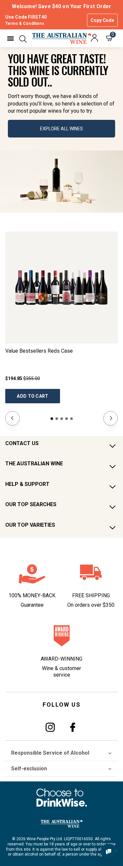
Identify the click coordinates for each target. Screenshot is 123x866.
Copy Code (102, 20)
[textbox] (61, 84)
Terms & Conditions (24, 23)
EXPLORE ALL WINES (61, 128)
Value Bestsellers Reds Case (39, 351)
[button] (10, 38)
